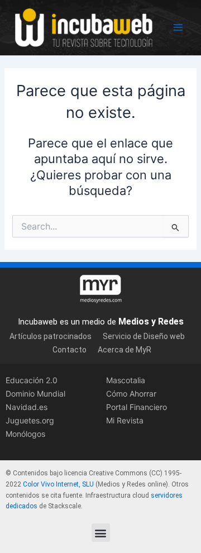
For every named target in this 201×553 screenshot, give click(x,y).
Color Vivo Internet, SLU (58, 484)
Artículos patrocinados (50, 336)
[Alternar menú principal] (178, 27)
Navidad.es (26, 407)
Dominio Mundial (35, 393)
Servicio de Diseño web (144, 336)
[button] (101, 532)
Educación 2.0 (32, 380)
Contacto (69, 349)
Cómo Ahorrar (131, 393)
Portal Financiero (136, 407)
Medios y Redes (151, 321)
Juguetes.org (30, 420)
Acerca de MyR (124, 349)
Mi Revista (124, 420)
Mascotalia (125, 380)
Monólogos (25, 433)
